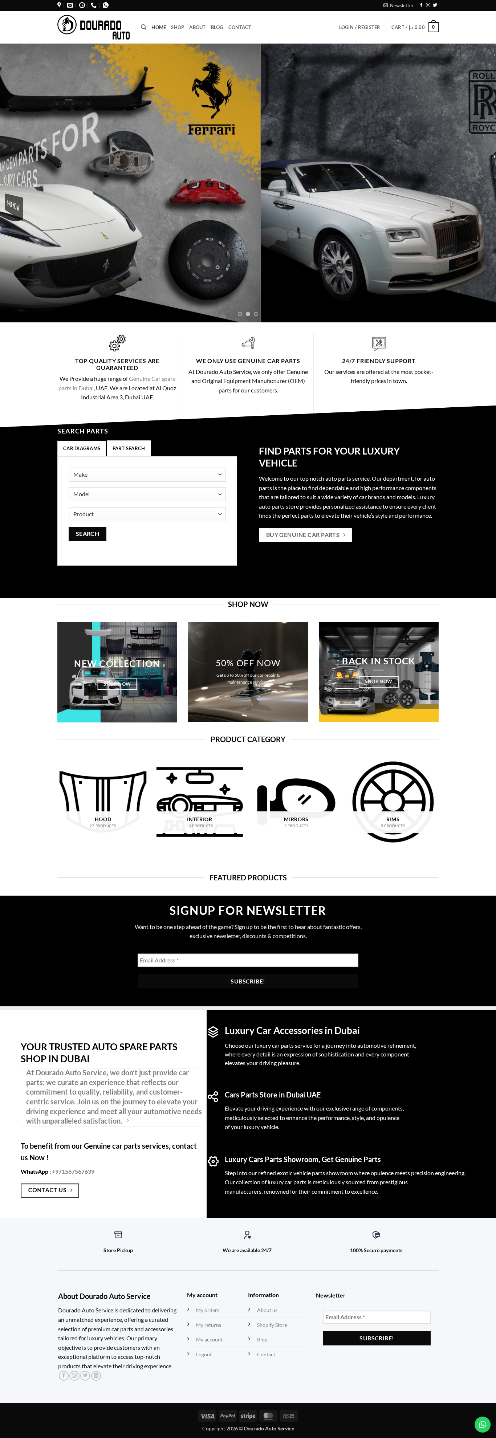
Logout (204, 1354)
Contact (240, 27)
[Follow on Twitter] (435, 5)
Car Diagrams (81, 448)
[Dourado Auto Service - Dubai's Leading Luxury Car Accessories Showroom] (93, 27)
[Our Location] (59, 5)
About (197, 27)
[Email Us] (70, 5)
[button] (398, 5)
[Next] (476, 183)
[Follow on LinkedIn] (96, 1376)
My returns (208, 1325)
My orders (207, 1310)
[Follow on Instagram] (428, 5)
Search (87, 533)
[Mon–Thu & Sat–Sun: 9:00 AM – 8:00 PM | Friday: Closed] (82, 5)
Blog (217, 27)
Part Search (129, 448)
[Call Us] (94, 5)
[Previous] (19, 183)
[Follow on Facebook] (421, 5)
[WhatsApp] (106, 5)
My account (209, 1339)
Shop (177, 27)
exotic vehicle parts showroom (315, 1172)
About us (267, 1310)
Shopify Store (272, 1325)
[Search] (143, 27)
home (158, 27)
